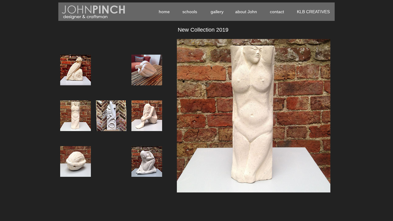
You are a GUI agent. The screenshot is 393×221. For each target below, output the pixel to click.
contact (277, 11)
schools (189, 11)
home (164, 11)
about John (246, 11)
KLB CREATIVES (313, 11)
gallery (217, 11)
